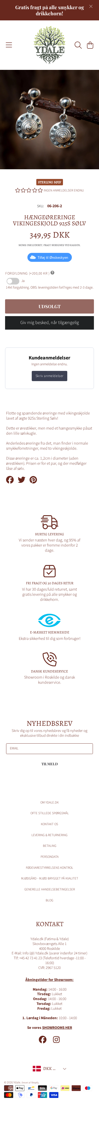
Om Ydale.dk (49, 802)
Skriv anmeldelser (49, 376)
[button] (8, 45)
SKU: (40, 206)
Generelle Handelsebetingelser (49, 889)
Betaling (49, 846)
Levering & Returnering (49, 835)
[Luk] (90, 6)
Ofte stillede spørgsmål (49, 813)
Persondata (50, 856)
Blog (49, 900)
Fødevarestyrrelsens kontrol (49, 867)
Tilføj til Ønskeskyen (53, 258)
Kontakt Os (49, 824)
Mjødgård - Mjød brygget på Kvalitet (49, 878)
